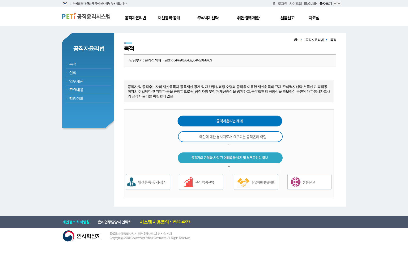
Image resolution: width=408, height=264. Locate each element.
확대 (335, 4)
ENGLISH (310, 3)
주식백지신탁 (207, 18)
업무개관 (76, 81)
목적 (72, 64)
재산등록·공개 (169, 18)
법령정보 (76, 98)
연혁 (72, 73)
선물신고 (287, 18)
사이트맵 (295, 3)
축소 (339, 4)
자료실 (314, 18)
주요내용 (76, 90)
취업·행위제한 (248, 18)
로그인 (282, 3)
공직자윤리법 (135, 18)
